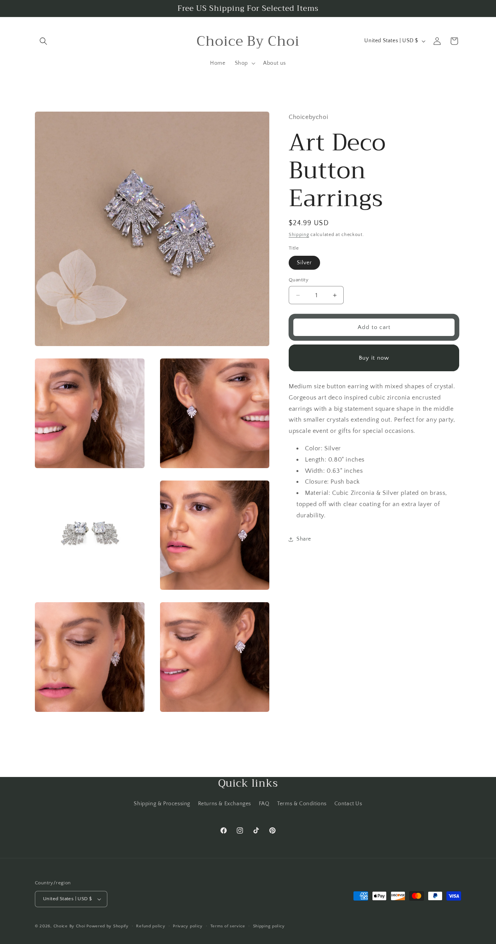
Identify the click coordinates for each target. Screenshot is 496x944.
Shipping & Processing (162, 804)
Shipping (299, 234)
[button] (43, 41)
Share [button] (303, 539)
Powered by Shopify (107, 926)
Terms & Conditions (302, 804)
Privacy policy (188, 926)
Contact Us (348, 804)
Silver (304, 263)
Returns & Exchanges (224, 804)
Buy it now (374, 358)
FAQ (264, 804)
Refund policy (150, 926)
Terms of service (227, 926)
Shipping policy (269, 926)
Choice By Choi (69, 926)
